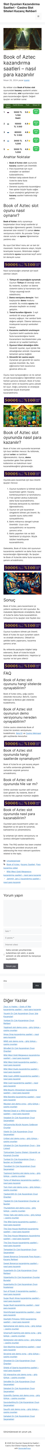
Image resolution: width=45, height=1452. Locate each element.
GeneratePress (24, 1448)
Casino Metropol (33, 733)
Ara (5, 981)
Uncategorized (13, 861)
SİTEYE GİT (36, 111)
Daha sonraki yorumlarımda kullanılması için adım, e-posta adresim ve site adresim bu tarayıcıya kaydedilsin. (23, 954)
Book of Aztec (13, 864)
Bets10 (19, 733)
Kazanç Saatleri (28, 864)
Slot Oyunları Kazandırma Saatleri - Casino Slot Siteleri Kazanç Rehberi (21, 7)
